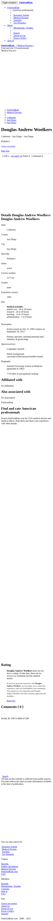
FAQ (3, 874)
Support (4, 914)
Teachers (16, 20)
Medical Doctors (20, 18)
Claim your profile (8, 146)
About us (5, 906)
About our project (9, 903)
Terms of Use (19, 35)
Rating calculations (9, 866)
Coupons (5, 889)
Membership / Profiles (22, 28)
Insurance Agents (20, 15)
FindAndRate (13, 7)
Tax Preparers (19, 23)
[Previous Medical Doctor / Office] (2, 713)
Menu (10, 25)
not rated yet (17, 156)
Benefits (4, 864)
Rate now (5, 151)
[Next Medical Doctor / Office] (4, 713)
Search (16, 33)
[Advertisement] (26, 79)
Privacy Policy (19, 38)
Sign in (10, 40)
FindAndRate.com (9, 871)
